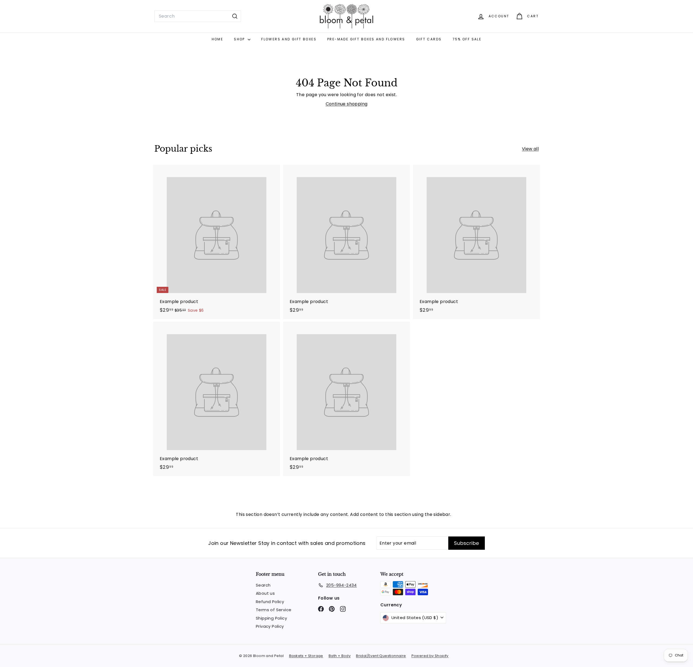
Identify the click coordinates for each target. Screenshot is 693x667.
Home (217, 39)
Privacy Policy (270, 626)
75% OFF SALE (467, 39)
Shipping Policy (271, 618)
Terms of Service (273, 610)
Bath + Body (340, 655)
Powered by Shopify (430, 655)
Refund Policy (270, 601)
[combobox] (197, 16)
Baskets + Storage (306, 655)
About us (265, 593)
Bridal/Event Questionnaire (381, 655)
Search (263, 585)
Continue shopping (347, 104)
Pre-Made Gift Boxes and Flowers (366, 39)
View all (530, 149)
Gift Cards (429, 39)
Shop (240, 39)
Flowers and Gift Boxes (288, 39)
